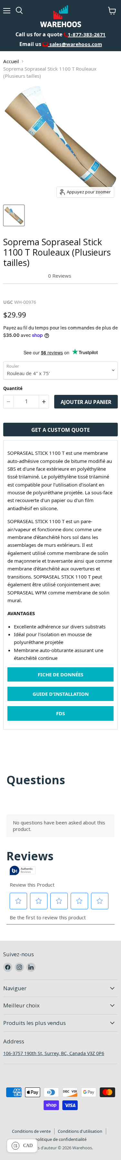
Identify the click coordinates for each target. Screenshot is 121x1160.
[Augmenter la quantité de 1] (44, 401)
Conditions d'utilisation (80, 1131)
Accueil (11, 61)
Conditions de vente (31, 1131)
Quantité (13, 388)
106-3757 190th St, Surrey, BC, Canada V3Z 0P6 (53, 1053)
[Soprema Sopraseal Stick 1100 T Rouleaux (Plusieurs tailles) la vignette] (14, 215)
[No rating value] (25, 276)
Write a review (24, 291)
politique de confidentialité (60, 1139)
